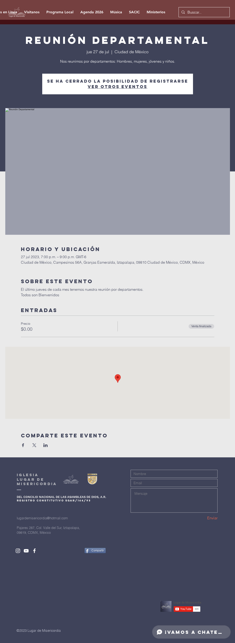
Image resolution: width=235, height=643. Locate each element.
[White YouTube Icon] (26, 551)
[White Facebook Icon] (34, 551)
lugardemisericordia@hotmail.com (42, 518)
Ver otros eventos (117, 86)
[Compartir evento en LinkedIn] (45, 445)
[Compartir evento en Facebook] (23, 445)
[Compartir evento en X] (34, 445)
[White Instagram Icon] (18, 551)
